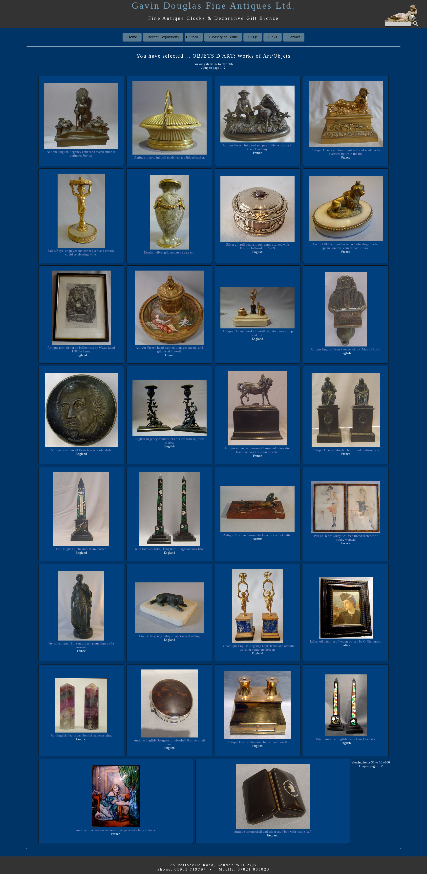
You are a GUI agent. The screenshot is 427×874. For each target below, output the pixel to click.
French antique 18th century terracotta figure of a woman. (81, 645)
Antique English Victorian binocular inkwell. (257, 742)
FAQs (252, 37)
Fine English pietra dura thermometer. (81, 549)
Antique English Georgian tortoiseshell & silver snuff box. (169, 742)
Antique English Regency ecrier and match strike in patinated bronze (81, 153)
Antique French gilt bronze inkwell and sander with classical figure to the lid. (345, 152)
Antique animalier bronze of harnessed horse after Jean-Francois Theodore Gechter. (258, 450)
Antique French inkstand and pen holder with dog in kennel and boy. (258, 147)
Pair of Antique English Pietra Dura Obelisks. (346, 739)
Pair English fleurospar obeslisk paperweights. (81, 735)
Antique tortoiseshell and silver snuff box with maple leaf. (272, 831)
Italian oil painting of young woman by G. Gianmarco (346, 641)
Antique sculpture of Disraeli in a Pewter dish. (81, 450)
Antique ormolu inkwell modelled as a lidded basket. (169, 157)
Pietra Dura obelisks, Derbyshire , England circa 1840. (169, 549)
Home (132, 37)
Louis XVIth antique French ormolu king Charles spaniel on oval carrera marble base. (346, 246)
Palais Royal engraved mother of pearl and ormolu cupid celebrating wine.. (81, 252)
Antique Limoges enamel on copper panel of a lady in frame (116, 830)
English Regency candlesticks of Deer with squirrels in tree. (169, 440)
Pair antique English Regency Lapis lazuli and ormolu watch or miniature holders (257, 647)
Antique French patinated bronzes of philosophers (345, 450)
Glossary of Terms (223, 37)
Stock (193, 37)
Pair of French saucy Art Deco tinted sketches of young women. (346, 537)
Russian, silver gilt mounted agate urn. (169, 252)
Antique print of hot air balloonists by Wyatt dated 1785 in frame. (81, 349)
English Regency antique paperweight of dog (169, 636)
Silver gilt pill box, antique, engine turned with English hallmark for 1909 (257, 246)
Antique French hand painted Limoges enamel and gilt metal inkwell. (169, 349)
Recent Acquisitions (163, 37)
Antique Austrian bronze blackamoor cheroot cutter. (257, 535)
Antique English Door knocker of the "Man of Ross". (346, 349)
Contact (294, 37)
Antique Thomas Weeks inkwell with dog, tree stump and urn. (257, 333)
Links (272, 37)
